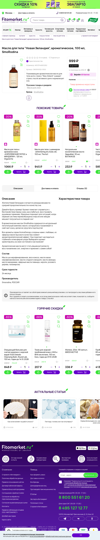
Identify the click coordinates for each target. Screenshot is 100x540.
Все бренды (34, 482)
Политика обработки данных (12, 478)
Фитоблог (91, 30)
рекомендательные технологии (32, 534)
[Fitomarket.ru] (15, 20)
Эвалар (18, 30)
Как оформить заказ (37, 475)
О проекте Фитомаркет (89, 36)
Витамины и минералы (28, 30)
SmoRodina (38, 92)
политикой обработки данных (76, 483)
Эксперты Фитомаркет (38, 499)
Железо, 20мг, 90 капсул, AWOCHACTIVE (76, 351)
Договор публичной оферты (12, 486)
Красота (39, 30)
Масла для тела (34, 87)
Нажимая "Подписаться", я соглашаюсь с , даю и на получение (80, 484)
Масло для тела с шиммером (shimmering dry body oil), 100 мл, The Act (47, 151)
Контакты (5, 506)
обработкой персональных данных (58, 536)
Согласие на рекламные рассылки (14, 503)
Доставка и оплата (26, 13)
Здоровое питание (70, 30)
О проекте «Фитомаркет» (11, 475)
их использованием (37, 536)
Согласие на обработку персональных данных (10, 498)
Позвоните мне (87, 13)
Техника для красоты (49, 30)
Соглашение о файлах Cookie (13, 493)
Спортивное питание (59, 30)
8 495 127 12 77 (73, 508)
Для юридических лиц (38, 486)
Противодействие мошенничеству (43, 489)
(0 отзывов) (43, 58)
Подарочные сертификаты (81, 30)
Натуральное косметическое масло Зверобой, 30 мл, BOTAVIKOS (74, 153)
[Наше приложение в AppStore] (81, 448)
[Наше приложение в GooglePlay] (93, 448)
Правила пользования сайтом (13, 482)
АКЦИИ (6, 30)
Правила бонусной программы (13, 489)
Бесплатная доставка (81, 89)
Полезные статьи (36, 503)
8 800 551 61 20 (65, 13)
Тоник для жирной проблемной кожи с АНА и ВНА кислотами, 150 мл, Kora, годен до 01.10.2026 (46, 353)
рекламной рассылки (89, 487)
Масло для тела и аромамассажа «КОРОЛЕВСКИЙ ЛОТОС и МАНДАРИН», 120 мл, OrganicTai (15, 154)
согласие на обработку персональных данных (80, 486)
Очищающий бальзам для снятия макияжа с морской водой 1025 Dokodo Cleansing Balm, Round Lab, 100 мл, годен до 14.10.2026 (16, 354)
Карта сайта (6, 520)
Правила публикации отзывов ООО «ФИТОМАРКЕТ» (13, 511)
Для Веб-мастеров (9, 516)
